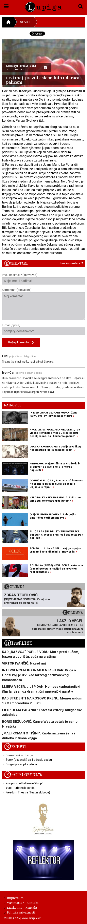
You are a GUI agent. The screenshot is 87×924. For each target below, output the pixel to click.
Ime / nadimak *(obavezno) (19, 274)
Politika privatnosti (21, 912)
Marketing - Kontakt (22, 907)
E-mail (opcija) (11, 325)
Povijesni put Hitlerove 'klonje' (24, 783)
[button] (6, 5)
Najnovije (12, 405)
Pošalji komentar (20, 342)
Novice (25, 22)
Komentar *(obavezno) (17, 289)
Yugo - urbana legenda (20, 787)
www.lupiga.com (31, 918)
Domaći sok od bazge (19, 755)
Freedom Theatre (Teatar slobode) (28, 792)
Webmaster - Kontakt (22, 903)
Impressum (15, 898)
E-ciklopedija (23, 775)
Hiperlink (18, 643)
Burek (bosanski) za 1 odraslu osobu (29, 759)
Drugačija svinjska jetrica (21, 764)
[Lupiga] (43, 6)
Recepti (15, 747)
